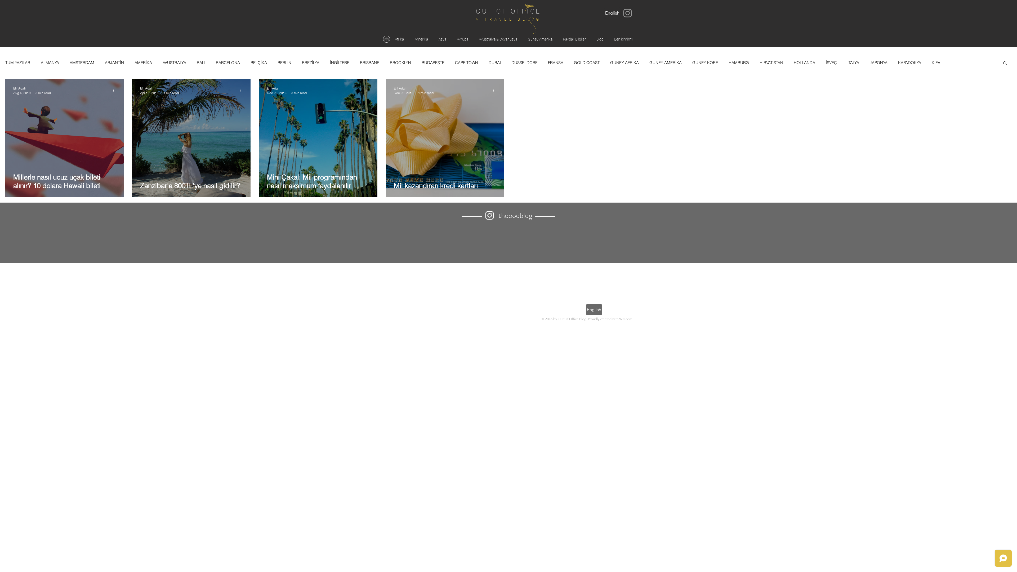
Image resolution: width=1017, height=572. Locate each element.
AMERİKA (143, 62)
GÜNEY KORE (705, 62)
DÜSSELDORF (524, 62)
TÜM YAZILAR (17, 62)
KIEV (936, 62)
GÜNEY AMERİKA (665, 62)
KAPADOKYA (909, 62)
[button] (1004, 63)
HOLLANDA (804, 62)
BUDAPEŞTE (433, 62)
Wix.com (625, 319)
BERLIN (284, 62)
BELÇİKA (259, 62)
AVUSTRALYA (174, 62)
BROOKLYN (400, 62)
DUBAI (495, 62)
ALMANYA (50, 62)
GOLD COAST (587, 62)
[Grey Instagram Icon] (627, 13)
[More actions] (115, 90)
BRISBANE (369, 62)
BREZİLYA (310, 62)
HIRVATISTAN (771, 62)
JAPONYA (878, 62)
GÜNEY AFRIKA (624, 62)
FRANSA (555, 62)
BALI (201, 62)
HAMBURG (739, 62)
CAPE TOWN (466, 62)
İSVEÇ (831, 62)
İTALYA (853, 62)
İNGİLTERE (339, 62)
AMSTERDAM (82, 62)
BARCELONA (228, 62)
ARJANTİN (114, 62)
